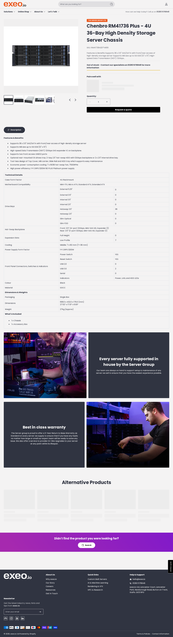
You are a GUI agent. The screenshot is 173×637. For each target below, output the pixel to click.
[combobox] (82, 4)
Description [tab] (16, 130)
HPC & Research (95, 590)
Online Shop (23, 11)
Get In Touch (52, 593)
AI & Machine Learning (98, 583)
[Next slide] (75, 100)
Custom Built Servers (97, 579)
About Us (38, 11)
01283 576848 (163, 11)
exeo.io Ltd (14, 634)
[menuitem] (65, 579)
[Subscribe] (40, 612)
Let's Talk (52, 11)
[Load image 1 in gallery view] (8, 100)
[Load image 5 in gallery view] (50, 100)
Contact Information (160, 634)
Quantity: (91, 96)
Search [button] (88, 545)
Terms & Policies (143, 634)
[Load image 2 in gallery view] (19, 100)
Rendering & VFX (95, 586)
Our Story (50, 583)
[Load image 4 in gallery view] (39, 100)
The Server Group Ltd (97, 20)
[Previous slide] (70, 100)
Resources (50, 590)
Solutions (8, 11)
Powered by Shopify (28, 634)
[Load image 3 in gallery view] (29, 100)
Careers (49, 586)
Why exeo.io (51, 579)
